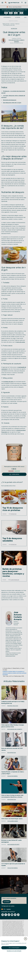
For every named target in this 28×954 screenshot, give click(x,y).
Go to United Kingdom (14, 947)
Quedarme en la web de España (14, 950)
